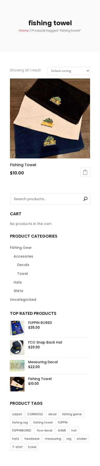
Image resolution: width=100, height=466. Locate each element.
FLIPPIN (62, 422)
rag (69, 439)
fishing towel (43, 422)
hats (15, 439)
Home (24, 30)
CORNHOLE (35, 414)
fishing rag (20, 422)
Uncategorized (23, 299)
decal (52, 414)
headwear (32, 439)
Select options (85, 172)
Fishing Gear (21, 247)
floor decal (44, 430)
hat (74, 430)
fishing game (72, 414)
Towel (22, 273)
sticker (82, 439)
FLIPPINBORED (21, 430)
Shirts (18, 290)
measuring (53, 439)
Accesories (23, 256)
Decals (23, 264)
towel (32, 447)
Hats (18, 282)
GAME (62, 430)
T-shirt (17, 447)
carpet (17, 414)
